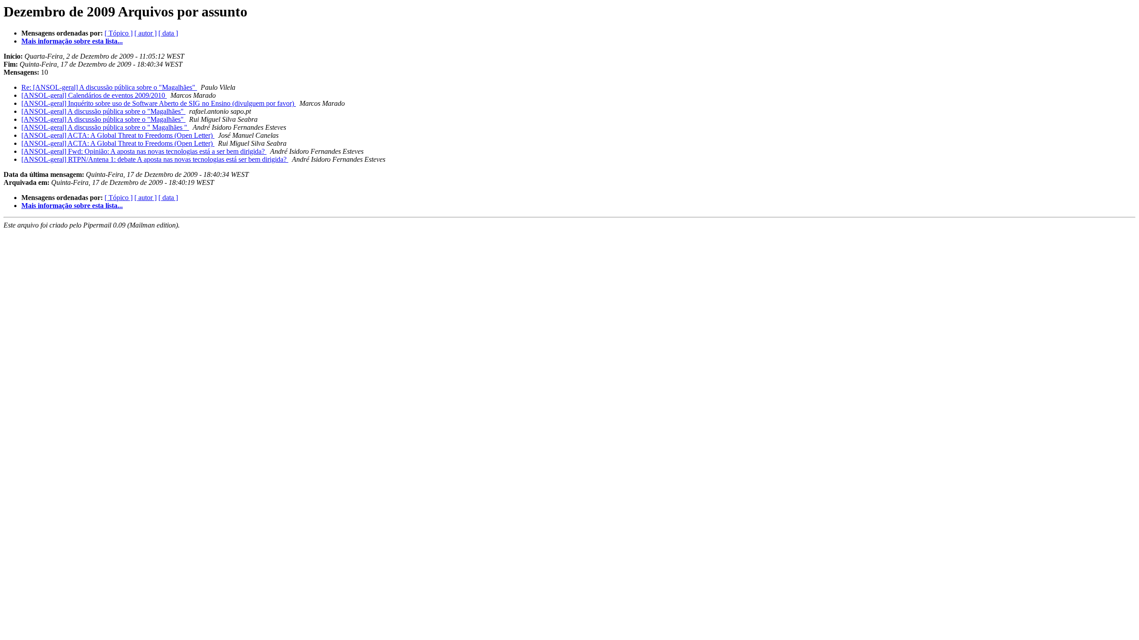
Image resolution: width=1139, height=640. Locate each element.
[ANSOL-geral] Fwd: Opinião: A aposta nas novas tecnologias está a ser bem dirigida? (144, 151)
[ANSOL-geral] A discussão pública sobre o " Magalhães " (105, 127)
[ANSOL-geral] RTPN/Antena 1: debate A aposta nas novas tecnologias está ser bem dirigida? (154, 159)
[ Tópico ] (119, 33)
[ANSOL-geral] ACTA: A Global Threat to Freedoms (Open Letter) (117, 135)
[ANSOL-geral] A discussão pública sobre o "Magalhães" (103, 111)
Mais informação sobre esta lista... (72, 41)
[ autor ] (145, 33)
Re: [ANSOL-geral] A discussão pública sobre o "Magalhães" (109, 87)
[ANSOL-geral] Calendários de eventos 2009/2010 (94, 95)
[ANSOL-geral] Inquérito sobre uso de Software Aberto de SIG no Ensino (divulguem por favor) (158, 103)
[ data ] (168, 33)
